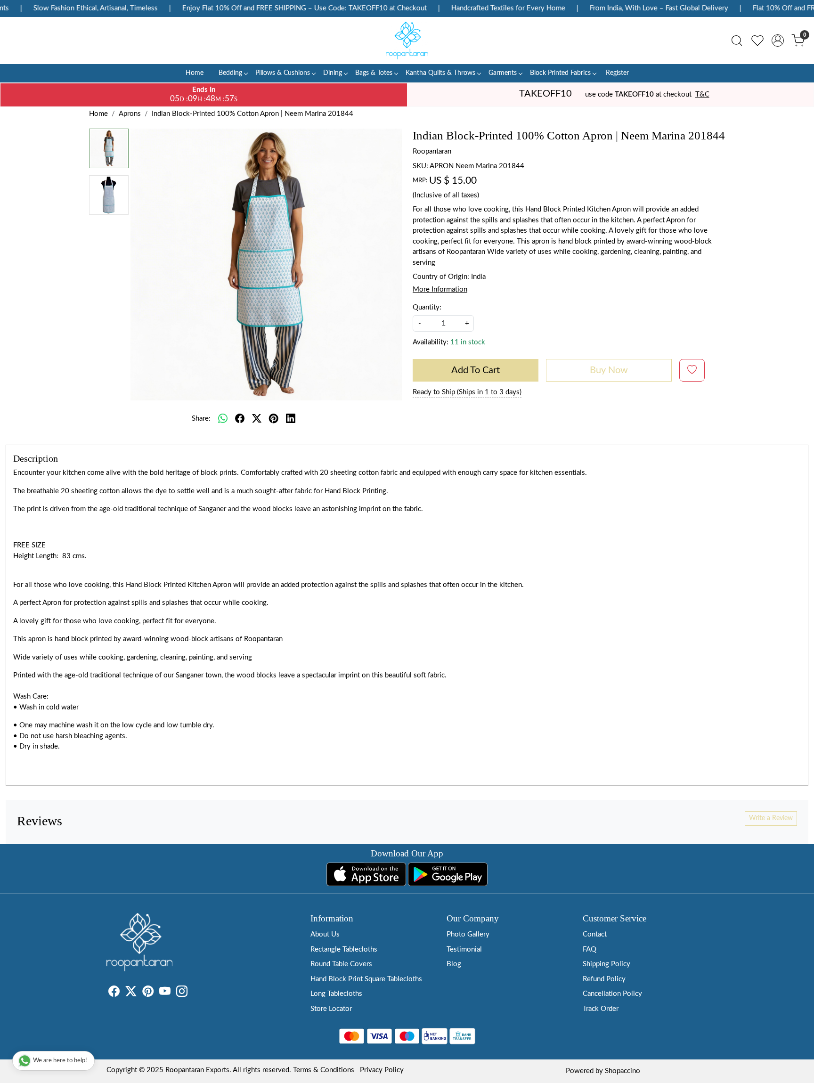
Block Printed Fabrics (560, 73)
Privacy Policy (382, 1070)
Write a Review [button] (771, 818)
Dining (332, 73)
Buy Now (609, 370)
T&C (702, 94)
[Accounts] (778, 40)
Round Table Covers (341, 964)
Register (617, 73)
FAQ (589, 949)
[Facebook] (114, 993)
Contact (595, 934)
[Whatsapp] (222, 419)
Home (195, 73)
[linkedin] (290, 419)
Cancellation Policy (612, 993)
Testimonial (464, 949)
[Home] (407, 40)
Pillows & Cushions (282, 73)
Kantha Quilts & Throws (440, 73)
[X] (130, 993)
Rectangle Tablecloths (343, 949)
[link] (736, 40)
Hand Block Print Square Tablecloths (366, 979)
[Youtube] (164, 993)
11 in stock (467, 342)
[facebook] (239, 419)
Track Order (601, 1008)
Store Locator (331, 1008)
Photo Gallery (468, 934)
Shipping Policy (606, 964)
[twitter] (256, 419)
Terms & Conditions (323, 1070)
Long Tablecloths (336, 993)
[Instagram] (181, 993)
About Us (325, 934)
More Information (440, 289)
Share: (201, 418)
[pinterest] (273, 419)
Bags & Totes (373, 73)
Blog (454, 964)
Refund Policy (604, 979)
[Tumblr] (193, 993)
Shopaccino (622, 1071)
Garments (502, 73)
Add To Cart (475, 370)
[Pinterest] (147, 993)
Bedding (230, 73)
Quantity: (427, 307)
